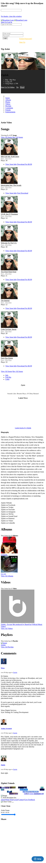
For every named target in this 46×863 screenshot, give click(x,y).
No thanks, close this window (11, 16)
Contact (21, 800)
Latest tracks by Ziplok (23, 428)
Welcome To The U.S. (9, 243)
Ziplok (3, 645)
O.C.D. (3, 574)
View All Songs (6, 137)
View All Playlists (7, 647)
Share (22, 87)
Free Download (22, 193)
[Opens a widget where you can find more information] (37, 859)
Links (7, 379)
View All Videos (7, 628)
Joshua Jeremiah (6, 728)
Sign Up (22, 42)
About (3, 800)
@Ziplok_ (4, 555)
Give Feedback (29, 800)
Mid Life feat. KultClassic (10, 156)
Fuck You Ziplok (7, 358)
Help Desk (9, 800)
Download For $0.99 (24, 164)
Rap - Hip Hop (6, 158)
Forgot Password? (25, 39)
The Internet (5, 300)
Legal (16, 800)
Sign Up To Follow (8, 87)
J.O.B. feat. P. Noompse (9, 214)
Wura (3, 668)
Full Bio (8, 377)
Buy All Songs (18, 137)
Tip (17, 87)
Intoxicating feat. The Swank (11, 185)
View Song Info (11, 164)
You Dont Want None (8, 272)
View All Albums (7, 576)
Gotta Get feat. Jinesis (8, 329)
